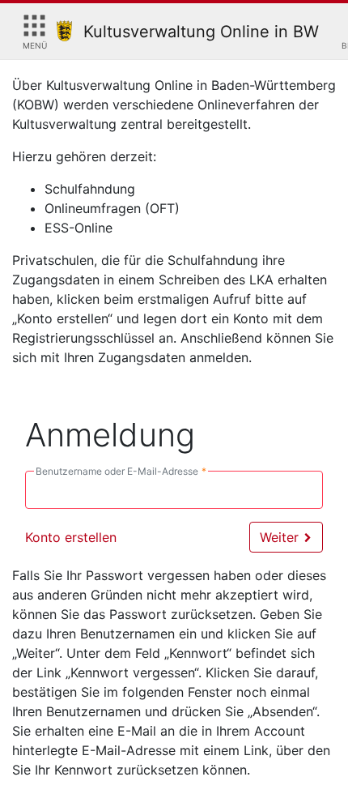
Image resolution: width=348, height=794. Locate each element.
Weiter (281, 537)
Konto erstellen (71, 537)
